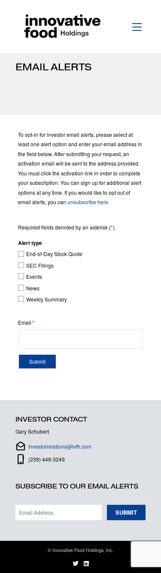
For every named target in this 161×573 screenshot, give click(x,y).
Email (24, 322)
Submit (126, 512)
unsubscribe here (87, 201)
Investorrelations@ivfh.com (59, 446)
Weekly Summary (46, 299)
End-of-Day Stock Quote (54, 254)
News (32, 288)
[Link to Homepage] (63, 26)
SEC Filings (40, 265)
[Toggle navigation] (137, 26)
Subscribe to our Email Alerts (76, 486)
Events (34, 277)
